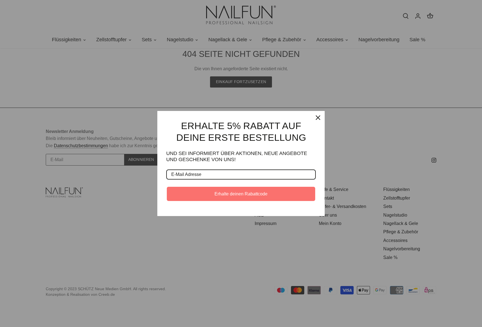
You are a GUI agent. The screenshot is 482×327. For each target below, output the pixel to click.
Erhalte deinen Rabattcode (241, 194)
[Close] (318, 117)
